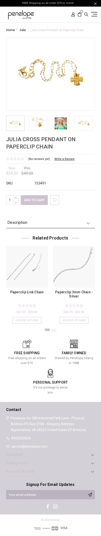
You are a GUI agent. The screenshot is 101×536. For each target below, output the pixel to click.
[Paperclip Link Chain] (27, 267)
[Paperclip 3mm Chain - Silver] (74, 267)
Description (17, 222)
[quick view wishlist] (54, 200)
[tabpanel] (26, 282)
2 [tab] (53, 330)
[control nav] (93, 14)
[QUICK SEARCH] (86, 14)
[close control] (95, 3)
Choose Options (27, 320)
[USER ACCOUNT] (73, 14)
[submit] (90, 495)
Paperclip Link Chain (27, 292)
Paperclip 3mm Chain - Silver (74, 294)
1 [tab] (47, 330)
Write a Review (64, 159)
